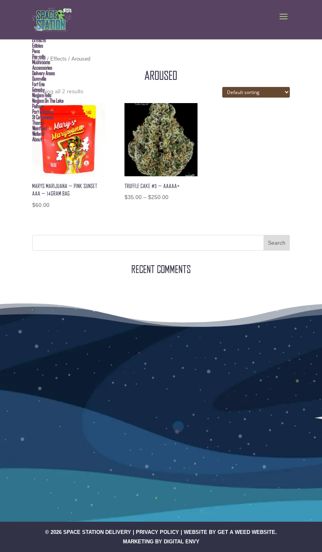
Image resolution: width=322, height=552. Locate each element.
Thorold (38, 123)
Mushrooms (41, 62)
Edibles (37, 45)
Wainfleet (39, 128)
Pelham (38, 106)
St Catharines (42, 117)
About (37, 139)
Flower (37, 34)
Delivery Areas (43, 73)
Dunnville (39, 79)
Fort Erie (38, 84)
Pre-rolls (39, 57)
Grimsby (38, 90)
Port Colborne (42, 112)
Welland (38, 134)
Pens (36, 51)
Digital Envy (181, 542)
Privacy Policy (157, 532)
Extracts (39, 40)
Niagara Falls (41, 95)
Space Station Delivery (97, 532)
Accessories (42, 68)
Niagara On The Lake (48, 101)
